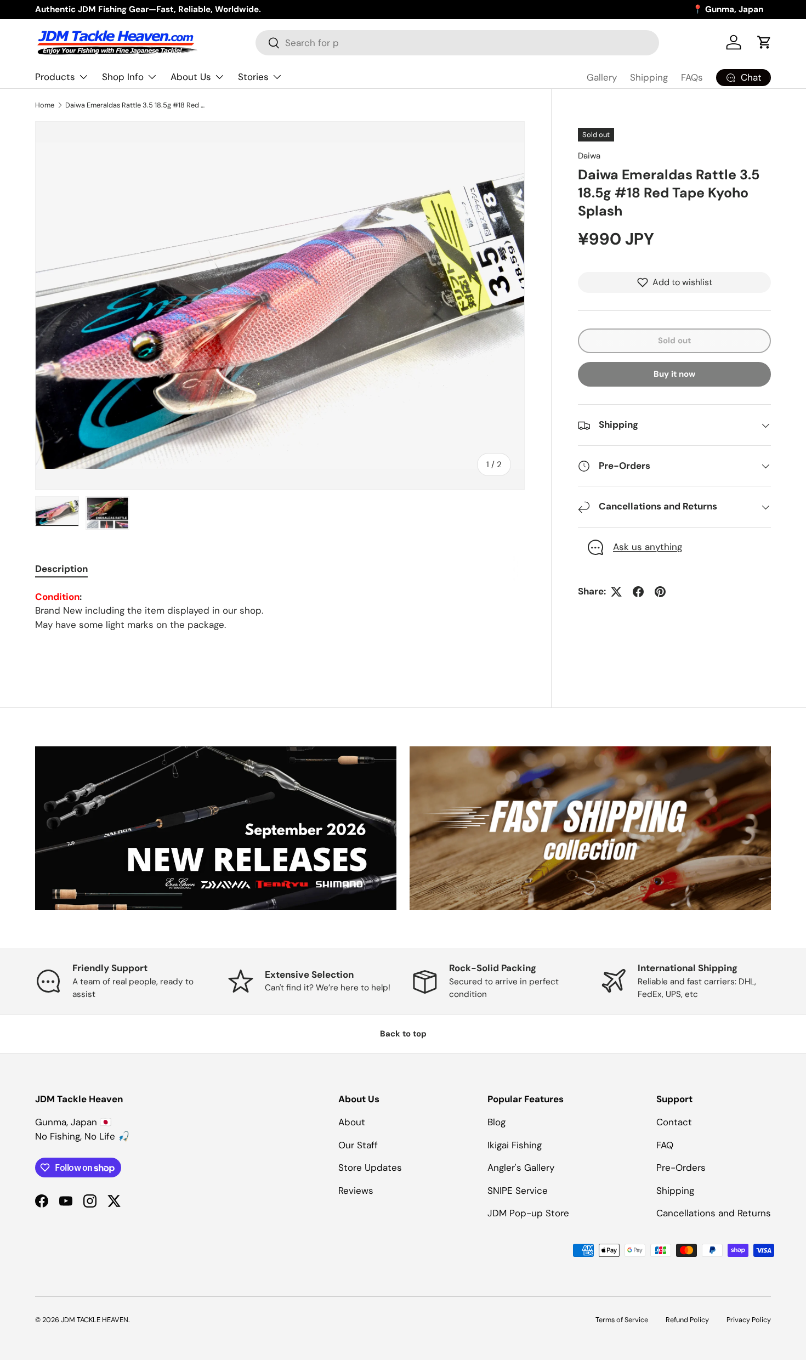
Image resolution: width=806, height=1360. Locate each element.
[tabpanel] (280, 611)
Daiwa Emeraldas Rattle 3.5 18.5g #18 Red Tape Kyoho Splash (135, 105)
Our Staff (358, 1145)
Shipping (649, 77)
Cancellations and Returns (713, 1213)
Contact (674, 1122)
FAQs (692, 77)
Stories (253, 77)
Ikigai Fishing (514, 1145)
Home (44, 105)
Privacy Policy (748, 1319)
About (351, 1122)
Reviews (355, 1191)
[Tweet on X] (616, 592)
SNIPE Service (517, 1191)
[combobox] (457, 42)
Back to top (403, 1033)
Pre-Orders (681, 1167)
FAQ (664, 1145)
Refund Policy (687, 1319)
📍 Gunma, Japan (728, 9)
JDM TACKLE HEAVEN (94, 1319)
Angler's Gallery (520, 1167)
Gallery (602, 77)
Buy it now (674, 374)
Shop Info (123, 77)
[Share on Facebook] (638, 592)
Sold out (674, 340)
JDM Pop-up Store (528, 1213)
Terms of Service (621, 1319)
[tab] (61, 568)
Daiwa (589, 155)
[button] (764, 42)
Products (55, 77)
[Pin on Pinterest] (660, 592)
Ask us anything (647, 547)
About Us (191, 77)
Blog (496, 1122)
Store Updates (370, 1167)
